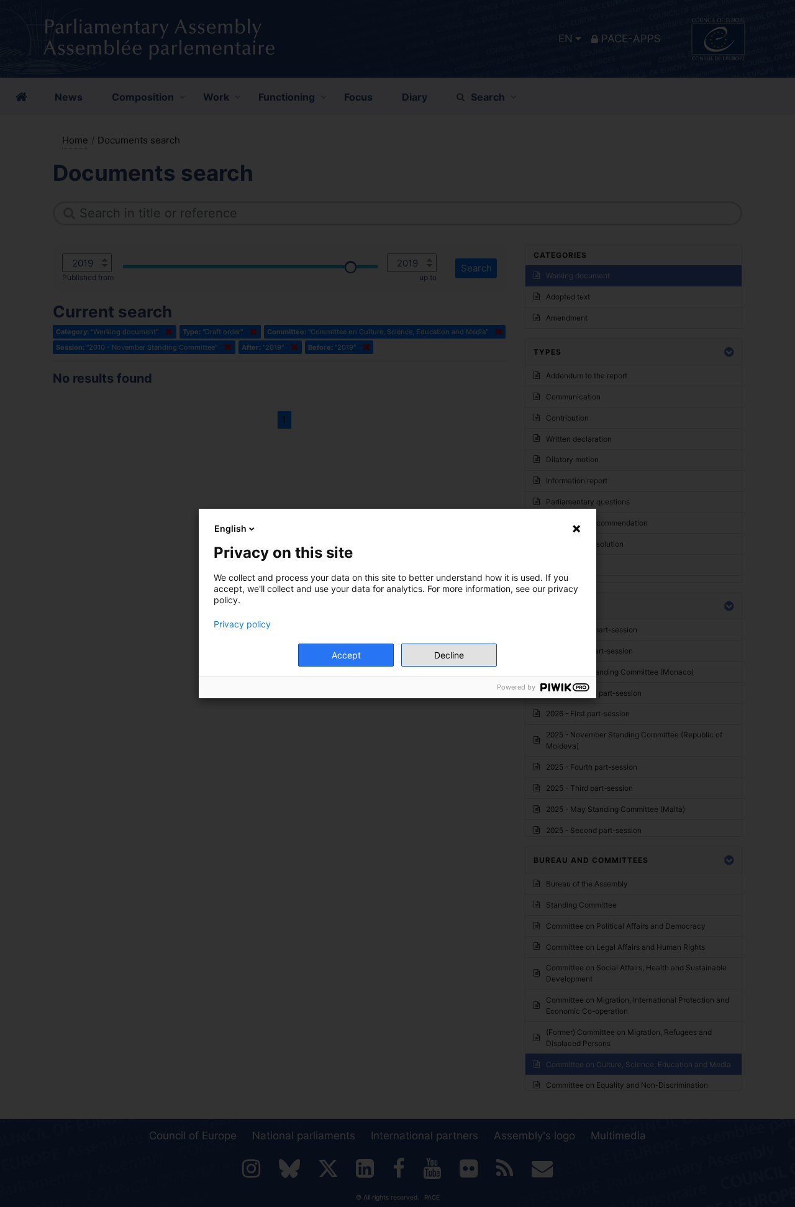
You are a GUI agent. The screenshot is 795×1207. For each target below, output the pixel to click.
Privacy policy (242, 624)
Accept (346, 655)
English (230, 528)
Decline (449, 655)
